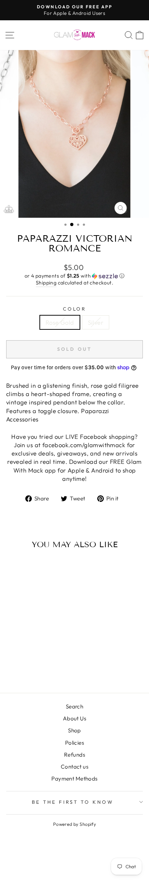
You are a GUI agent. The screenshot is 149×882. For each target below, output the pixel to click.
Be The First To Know (73, 802)
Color (74, 309)
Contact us (74, 766)
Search (74, 706)
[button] (74, 275)
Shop (74, 730)
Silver (95, 322)
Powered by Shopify (74, 824)
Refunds (74, 754)
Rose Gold (60, 322)
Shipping (46, 282)
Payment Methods (74, 778)
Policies (74, 742)
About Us (74, 718)
